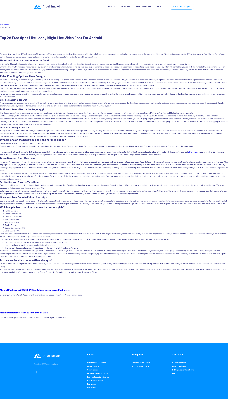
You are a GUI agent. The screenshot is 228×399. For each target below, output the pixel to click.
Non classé (4, 24)
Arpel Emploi (51, 6)
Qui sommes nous (143, 6)
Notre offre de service (140, 366)
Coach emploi (92, 369)
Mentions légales (179, 366)
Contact (158, 6)
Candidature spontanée (96, 362)
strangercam (193, 151)
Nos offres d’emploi (181, 6)
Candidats (111, 6)
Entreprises (125, 6)
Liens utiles (178, 354)
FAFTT (175, 373)
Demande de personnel (141, 362)
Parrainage (91, 384)
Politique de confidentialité (183, 369)
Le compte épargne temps (97, 373)
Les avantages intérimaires (98, 377)
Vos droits (91, 387)
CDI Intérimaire (93, 366)
